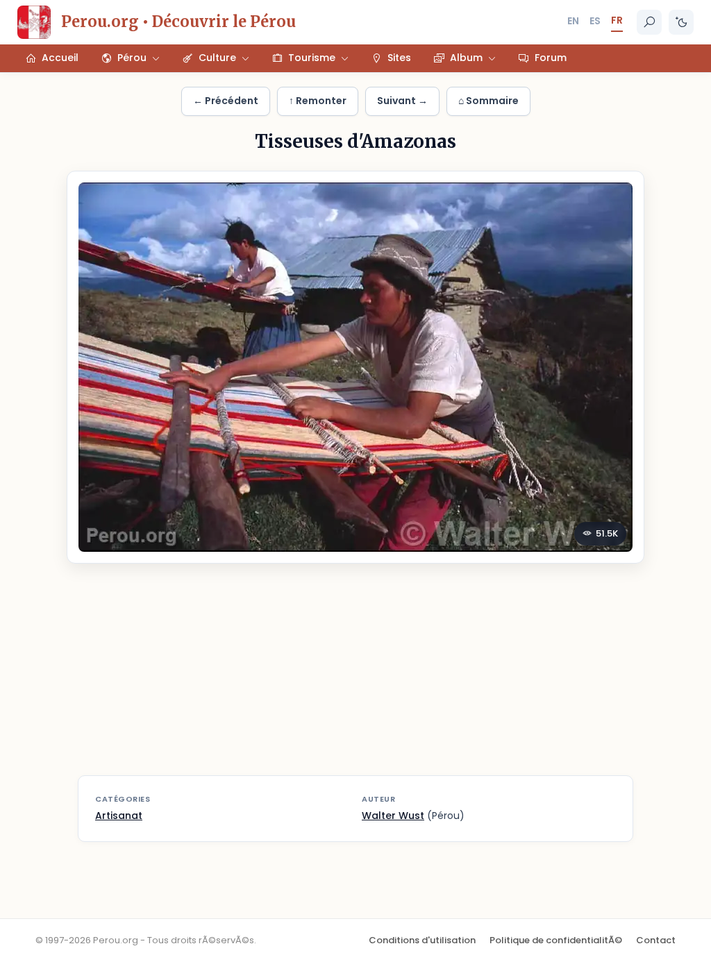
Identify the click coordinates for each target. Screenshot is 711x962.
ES (595, 21)
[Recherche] (649, 22)
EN (573, 21)
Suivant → (402, 101)
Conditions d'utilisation (422, 940)
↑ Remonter (317, 101)
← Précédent (225, 101)
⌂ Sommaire (488, 101)
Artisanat (118, 815)
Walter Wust (393, 815)
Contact (656, 940)
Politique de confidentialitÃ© (556, 940)
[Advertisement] (355, 678)
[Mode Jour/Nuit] (681, 22)
